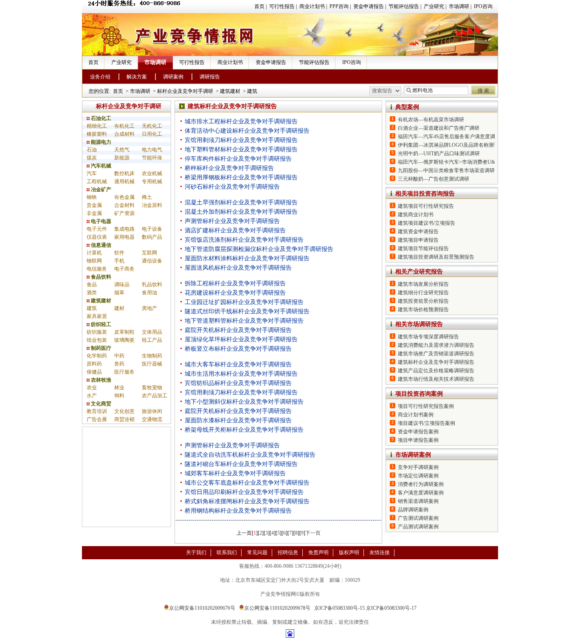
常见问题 (257, 552)
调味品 (122, 284)
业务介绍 (100, 77)
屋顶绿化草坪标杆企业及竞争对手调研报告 (241, 339)
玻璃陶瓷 (124, 340)
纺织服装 (97, 332)
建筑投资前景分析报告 (423, 301)
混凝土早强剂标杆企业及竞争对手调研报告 (241, 202)
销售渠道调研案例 (418, 501)
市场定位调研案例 (418, 476)
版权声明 (349, 552)
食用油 (149, 293)
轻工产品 (152, 340)
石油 (92, 150)
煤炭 (92, 158)
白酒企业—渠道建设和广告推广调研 (438, 128)
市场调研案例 (413, 455)
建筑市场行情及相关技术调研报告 (436, 379)
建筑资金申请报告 (418, 231)
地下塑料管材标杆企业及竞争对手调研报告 (241, 149)
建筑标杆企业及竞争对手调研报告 (436, 362)
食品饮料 (100, 277)
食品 (92, 284)
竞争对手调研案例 (418, 467)
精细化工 (97, 126)
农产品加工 (154, 396)
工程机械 (97, 181)
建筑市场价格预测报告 (423, 310)
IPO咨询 (483, 6)
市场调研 (459, 6)
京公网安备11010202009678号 (277, 608)
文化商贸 (100, 404)
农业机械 (152, 173)
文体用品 (152, 332)
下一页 (313, 533)
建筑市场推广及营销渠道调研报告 (436, 354)
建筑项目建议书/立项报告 (426, 223)
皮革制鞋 (124, 332)
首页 (259, 6)
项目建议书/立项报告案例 (426, 423)
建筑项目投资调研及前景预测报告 (436, 257)
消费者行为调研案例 (421, 484)
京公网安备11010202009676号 (202, 608)
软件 (119, 253)
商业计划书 (312, 6)
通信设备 (152, 261)
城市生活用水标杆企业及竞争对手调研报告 (241, 374)
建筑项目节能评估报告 (423, 248)
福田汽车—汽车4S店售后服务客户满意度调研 (449, 137)
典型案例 (407, 107)
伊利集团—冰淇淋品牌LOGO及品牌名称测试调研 (453, 145)
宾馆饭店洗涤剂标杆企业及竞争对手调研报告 (244, 240)
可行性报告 (282, 6)
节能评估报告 (404, 6)
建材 (119, 308)
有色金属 (124, 197)
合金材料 (124, 205)
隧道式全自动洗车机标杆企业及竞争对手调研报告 (250, 455)
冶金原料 (152, 205)
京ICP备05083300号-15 (339, 608)
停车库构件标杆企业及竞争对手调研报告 (238, 159)
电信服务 (97, 269)
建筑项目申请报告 (418, 240)
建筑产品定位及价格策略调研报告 (436, 371)
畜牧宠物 (152, 388)
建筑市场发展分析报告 (423, 284)
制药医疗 (100, 348)
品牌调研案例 (413, 510)
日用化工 (152, 134)
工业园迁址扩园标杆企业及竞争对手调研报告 (244, 302)
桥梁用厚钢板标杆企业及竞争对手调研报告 (241, 177)
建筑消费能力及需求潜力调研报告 (436, 345)
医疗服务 (124, 372)
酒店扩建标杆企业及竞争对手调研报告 (235, 230)
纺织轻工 (100, 324)
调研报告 (210, 77)
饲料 (119, 396)
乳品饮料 (152, 284)
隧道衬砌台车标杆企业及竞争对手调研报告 (241, 464)
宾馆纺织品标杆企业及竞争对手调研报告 (238, 383)
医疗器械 (152, 364)
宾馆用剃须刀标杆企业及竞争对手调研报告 (241, 140)
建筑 (252, 91)
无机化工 (152, 126)
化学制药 (97, 356)
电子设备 (152, 229)
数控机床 (124, 173)
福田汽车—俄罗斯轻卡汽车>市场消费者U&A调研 (453, 162)
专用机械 (152, 181)
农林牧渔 (100, 380)
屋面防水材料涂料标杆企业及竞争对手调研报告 (247, 258)
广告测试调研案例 (418, 518)
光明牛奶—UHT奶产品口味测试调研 (439, 153)
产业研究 (434, 6)
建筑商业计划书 (416, 215)
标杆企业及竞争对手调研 (185, 91)
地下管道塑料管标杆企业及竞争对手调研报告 (244, 321)
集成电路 (124, 229)
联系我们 (227, 552)
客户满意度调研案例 (421, 493)
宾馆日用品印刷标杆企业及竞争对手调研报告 (244, 492)
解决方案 (137, 77)
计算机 (94, 253)
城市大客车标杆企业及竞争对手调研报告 (238, 364)
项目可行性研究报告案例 (426, 406)
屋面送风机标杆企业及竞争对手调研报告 (238, 268)
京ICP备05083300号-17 (391, 608)
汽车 (92, 173)
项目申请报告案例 (418, 440)
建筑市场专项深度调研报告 (428, 337)
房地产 (149, 308)
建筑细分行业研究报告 (423, 293)
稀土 (147, 197)
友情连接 (379, 552)
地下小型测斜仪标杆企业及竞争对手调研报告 (244, 402)
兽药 (119, 364)
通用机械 (124, 181)
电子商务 (124, 269)
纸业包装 (97, 340)
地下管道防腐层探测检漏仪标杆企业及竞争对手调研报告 (259, 249)
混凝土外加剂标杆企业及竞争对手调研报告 (241, 212)
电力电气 (152, 150)
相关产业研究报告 (419, 271)
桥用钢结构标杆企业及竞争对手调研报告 (238, 511)
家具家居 (97, 316)
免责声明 (318, 552)
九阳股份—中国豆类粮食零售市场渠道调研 (446, 170)
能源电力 (100, 142)
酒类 (92, 293)
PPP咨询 (339, 6)
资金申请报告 (368, 6)
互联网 (149, 253)
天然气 (122, 150)
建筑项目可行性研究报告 (426, 206)
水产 (92, 396)
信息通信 (100, 245)
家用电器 (124, 237)
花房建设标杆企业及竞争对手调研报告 (235, 293)
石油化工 (100, 118)
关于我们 (196, 552)
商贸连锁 (124, 419)
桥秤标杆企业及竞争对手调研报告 (229, 168)
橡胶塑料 (97, 134)
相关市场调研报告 (419, 324)
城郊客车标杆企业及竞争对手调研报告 (235, 473)
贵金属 (94, 205)
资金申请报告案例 (418, 432)
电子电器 (100, 221)
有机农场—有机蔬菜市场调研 (431, 120)
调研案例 (173, 77)
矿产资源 (124, 213)
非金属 (94, 213)
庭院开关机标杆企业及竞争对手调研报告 (238, 330)
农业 (92, 388)
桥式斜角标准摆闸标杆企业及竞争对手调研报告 (247, 501)
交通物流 (152, 419)
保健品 (94, 372)
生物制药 (152, 356)
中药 (119, 356)
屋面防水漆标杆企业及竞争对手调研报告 (238, 420)
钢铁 (92, 197)
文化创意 (124, 411)
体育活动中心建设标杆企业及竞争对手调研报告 (247, 131)
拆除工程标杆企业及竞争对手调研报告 (235, 283)
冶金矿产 (100, 190)
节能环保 (152, 158)
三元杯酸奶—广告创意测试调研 (433, 179)
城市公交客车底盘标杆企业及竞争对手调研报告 (247, 483)
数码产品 (152, 237)
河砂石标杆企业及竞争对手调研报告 (232, 187)
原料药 (94, 364)
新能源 (122, 158)
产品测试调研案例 (418, 527)
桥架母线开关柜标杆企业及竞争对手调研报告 (244, 430)
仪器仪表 (97, 237)
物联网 (94, 261)
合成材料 (124, 134)
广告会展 (97, 419)
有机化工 (124, 126)
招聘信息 (288, 552)
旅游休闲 (152, 411)
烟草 (119, 293)
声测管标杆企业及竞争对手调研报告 (232, 221)
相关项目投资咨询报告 (425, 193)
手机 (119, 261)
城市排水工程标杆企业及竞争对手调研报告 (241, 121)
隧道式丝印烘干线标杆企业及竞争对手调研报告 (247, 311)
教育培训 (97, 411)
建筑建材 (230, 91)
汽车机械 (100, 166)
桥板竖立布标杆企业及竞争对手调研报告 (238, 349)
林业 (119, 388)
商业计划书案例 (416, 415)
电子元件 (97, 229)
